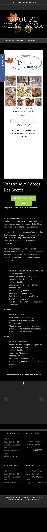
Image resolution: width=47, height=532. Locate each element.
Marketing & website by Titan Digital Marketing (23, 499)
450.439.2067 (15, 450)
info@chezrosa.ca (29, 2)
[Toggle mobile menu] (42, 34)
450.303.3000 (36, 450)
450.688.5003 (36, 477)
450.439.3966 (15, 482)
